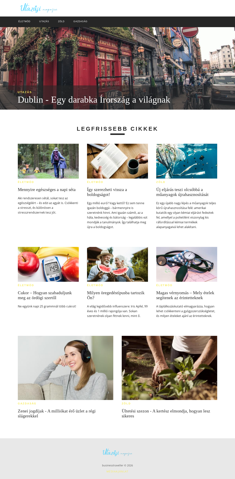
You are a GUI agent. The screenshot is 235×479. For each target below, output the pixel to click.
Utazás (25, 92)
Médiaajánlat (117, 471)
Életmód (26, 182)
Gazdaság (27, 403)
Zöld (160, 182)
